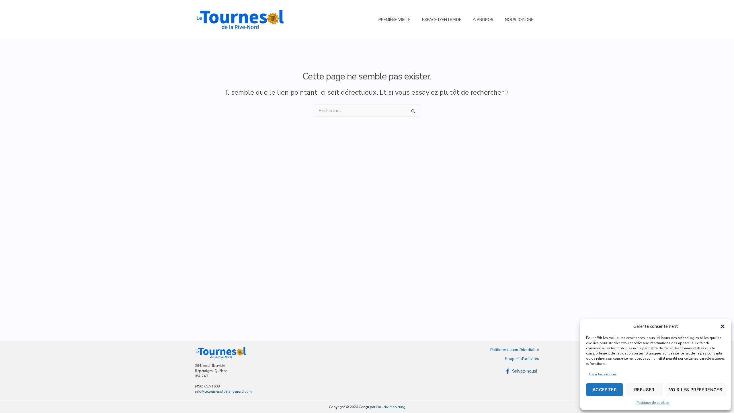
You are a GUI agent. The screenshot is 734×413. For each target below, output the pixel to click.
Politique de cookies (653, 402)
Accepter (604, 389)
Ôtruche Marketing (390, 407)
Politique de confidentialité (514, 349)
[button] (722, 326)
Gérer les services (603, 374)
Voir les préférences (695, 389)
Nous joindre (519, 19)
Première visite (394, 19)
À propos (483, 19)
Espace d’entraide (441, 19)
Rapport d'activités (522, 358)
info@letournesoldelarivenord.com (223, 391)
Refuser (644, 389)
